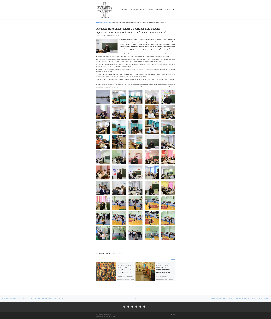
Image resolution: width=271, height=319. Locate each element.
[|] (104, 9)
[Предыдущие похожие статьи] (169, 258)
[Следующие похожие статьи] (173, 258)
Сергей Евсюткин (101, 35)
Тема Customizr (112, 316)
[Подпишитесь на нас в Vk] (174, 315)
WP (102, 316)
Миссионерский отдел (106, 22)
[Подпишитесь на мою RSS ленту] (171, 315)
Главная (98, 22)
